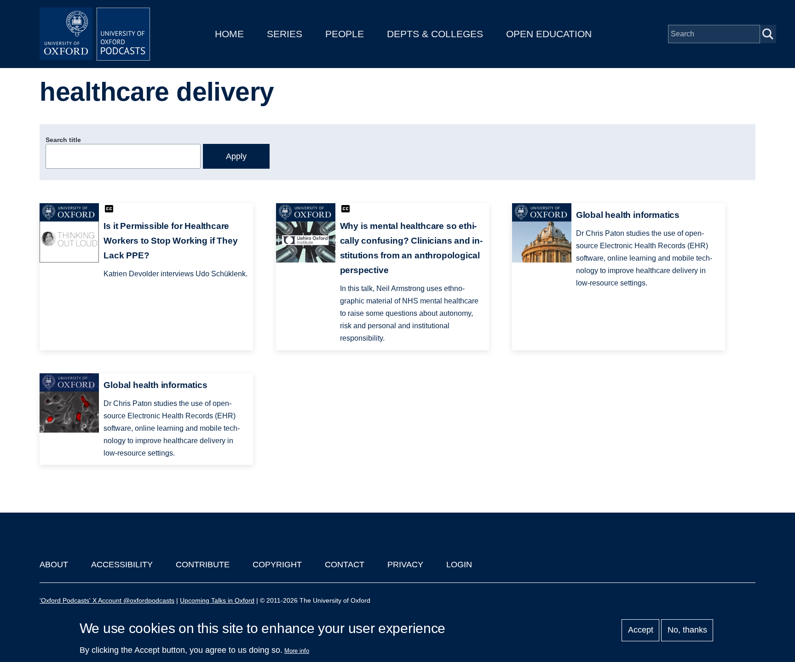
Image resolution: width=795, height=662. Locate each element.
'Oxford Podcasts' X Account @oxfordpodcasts (107, 600)
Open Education (549, 34)
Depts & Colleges (435, 34)
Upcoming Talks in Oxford (217, 600)
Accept (640, 630)
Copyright (277, 564)
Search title (63, 139)
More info (296, 650)
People (344, 34)
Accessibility (122, 564)
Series (284, 34)
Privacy (405, 564)
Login (459, 564)
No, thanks (687, 630)
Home (229, 34)
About (54, 564)
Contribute (203, 564)
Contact (344, 564)
